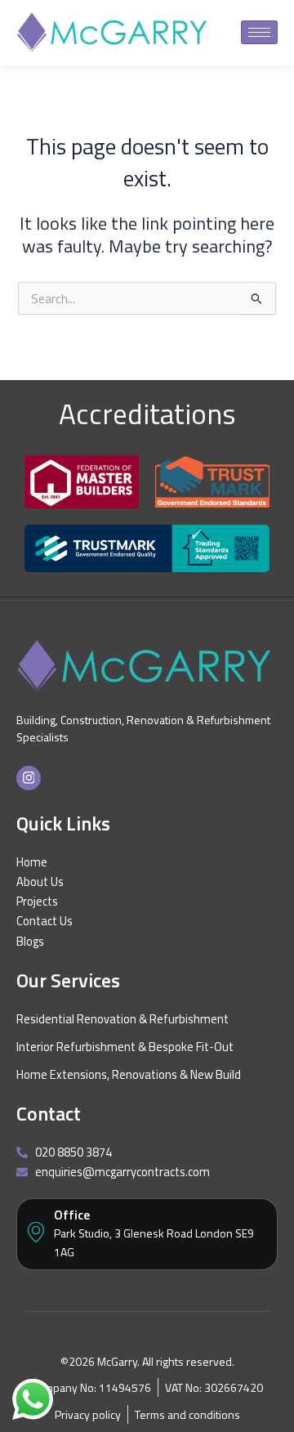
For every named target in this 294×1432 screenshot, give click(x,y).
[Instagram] (28, 778)
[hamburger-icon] (259, 32)
